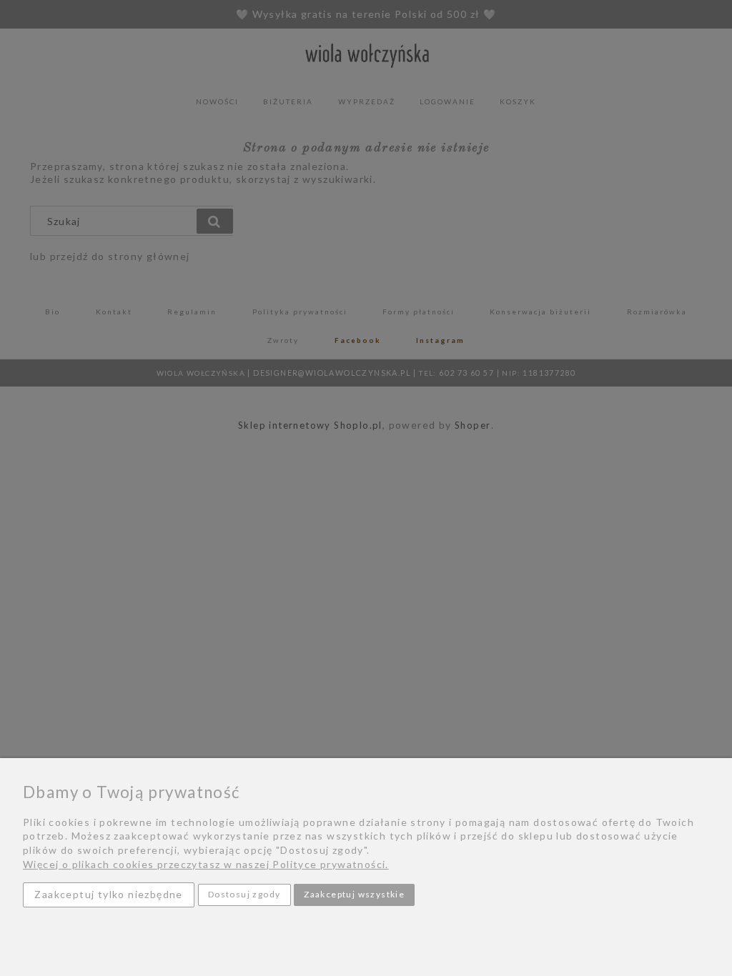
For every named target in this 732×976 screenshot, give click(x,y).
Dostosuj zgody (244, 894)
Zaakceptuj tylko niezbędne (108, 894)
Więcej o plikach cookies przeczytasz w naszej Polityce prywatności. (206, 864)
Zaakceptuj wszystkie (354, 894)
